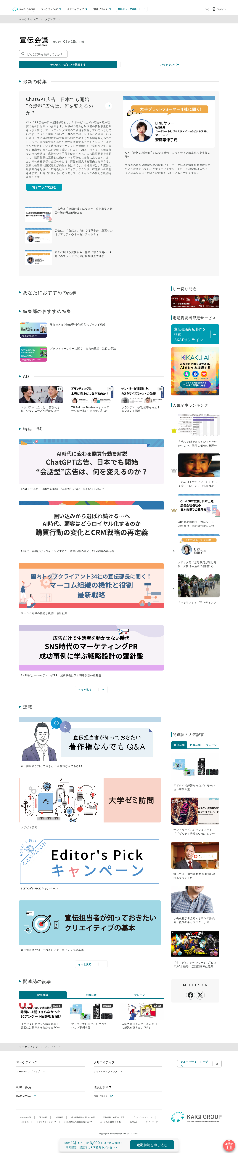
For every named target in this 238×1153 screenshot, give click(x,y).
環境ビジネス (101, 1096)
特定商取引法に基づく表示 (85, 1117)
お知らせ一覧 (27, 1117)
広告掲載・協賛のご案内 (115, 1117)
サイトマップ (152, 1121)
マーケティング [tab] (49, 9)
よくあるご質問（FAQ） (113, 1121)
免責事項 (61, 1117)
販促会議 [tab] (42, 995)
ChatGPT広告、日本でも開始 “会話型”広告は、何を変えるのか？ (60, 106)
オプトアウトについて (48, 1121)
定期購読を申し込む (152, 1144)
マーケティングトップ (28, 1071)
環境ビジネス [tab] (101, 9)
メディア (50, 19)
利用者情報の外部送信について (80, 1121)
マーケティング (28, 19)
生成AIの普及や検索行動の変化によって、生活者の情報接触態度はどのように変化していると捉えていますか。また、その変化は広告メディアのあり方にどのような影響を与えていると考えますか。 (167, 168)
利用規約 (26, 1121)
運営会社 (45, 1117)
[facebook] (190, 994)
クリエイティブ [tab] (75, 9)
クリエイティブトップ (105, 1071)
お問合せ (135, 1121)
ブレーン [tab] (139, 995)
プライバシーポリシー (144, 1117)
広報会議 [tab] (91, 995)
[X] (200, 994)
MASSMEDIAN (23, 1096)
